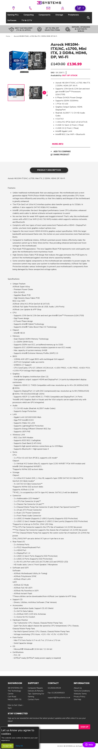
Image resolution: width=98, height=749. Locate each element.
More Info (57, 144)
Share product (61, 154)
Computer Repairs (35, 688)
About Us (78, 688)
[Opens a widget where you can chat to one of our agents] (89, 745)
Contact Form (33, 699)
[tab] (49, 170)
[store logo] (49, 2)
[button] (36, 92)
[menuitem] (13, 15)
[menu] (49, 17)
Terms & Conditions (82, 691)
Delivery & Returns (35, 691)
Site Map (77, 699)
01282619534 (54, 688)
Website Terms (80, 693)
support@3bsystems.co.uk (59, 697)
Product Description (49, 170)
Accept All (7, 746)
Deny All (19, 746)
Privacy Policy (79, 696)
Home (8, 36)
